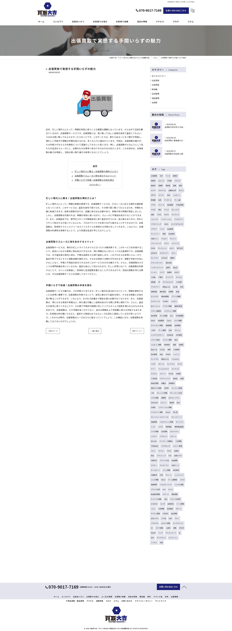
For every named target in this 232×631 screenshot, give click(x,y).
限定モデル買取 (156, 388)
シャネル (154, 542)
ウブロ (153, 210)
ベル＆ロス (175, 359)
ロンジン (164, 403)
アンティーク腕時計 (166, 441)
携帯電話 (169, 427)
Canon (169, 320)
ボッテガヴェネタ (177, 224)
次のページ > (137, 331)
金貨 (159, 200)
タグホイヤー (164, 253)
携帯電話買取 (179, 427)
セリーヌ (161, 205)
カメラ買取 (178, 320)
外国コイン (154, 239)
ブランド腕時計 (156, 311)
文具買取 (161, 509)
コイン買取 (166, 470)
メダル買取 (154, 398)
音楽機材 (172, 383)
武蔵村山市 (172, 190)
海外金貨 (169, 263)
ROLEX (168, 412)
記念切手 (154, 253)
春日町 (172, 403)
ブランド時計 (155, 340)
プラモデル (154, 523)
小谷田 (153, 277)
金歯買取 (175, 460)
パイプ (162, 272)
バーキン (154, 272)
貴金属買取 (165, 296)
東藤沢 (172, 258)
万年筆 (169, 181)
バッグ (160, 533)
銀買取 (163, 398)
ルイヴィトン (173, 538)
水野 (170, 330)
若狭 (161, 354)
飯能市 (153, 185)
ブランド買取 (176, 296)
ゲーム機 (177, 200)
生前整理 (155, 93)
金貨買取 (178, 325)
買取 (174, 528)
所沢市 (181, 528)
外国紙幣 (154, 475)
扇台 (176, 340)
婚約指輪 (163, 292)
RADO (153, 320)
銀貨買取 (175, 494)
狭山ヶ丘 (154, 349)
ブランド (178, 181)
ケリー (153, 369)
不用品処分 (154, 446)
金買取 (154, 102)
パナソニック (161, 456)
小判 (152, 393)
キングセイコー (178, 523)
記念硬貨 (171, 234)
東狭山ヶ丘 (166, 287)
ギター (174, 253)
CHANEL (165, 301)
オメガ (181, 190)
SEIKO (166, 224)
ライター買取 (167, 340)
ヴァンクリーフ (176, 417)
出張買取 (155, 80)
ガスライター (174, 431)
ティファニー (155, 234)
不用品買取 (179, 205)
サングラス (154, 359)
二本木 (153, 330)
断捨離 (154, 89)
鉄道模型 (170, 509)
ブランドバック (156, 243)
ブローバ (173, 436)
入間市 (168, 528)
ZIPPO (153, 195)
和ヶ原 (175, 412)
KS (152, 528)
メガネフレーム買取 (166, 422)
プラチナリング (156, 224)
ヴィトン (173, 239)
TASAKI (171, 374)
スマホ (160, 427)
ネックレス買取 (177, 388)
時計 (159, 210)
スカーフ (163, 374)
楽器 (180, 185)
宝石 (168, 195)
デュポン (164, 239)
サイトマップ (160, 601)
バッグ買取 (154, 480)
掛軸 (181, 378)
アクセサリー (178, 219)
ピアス (166, 243)
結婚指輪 (154, 292)
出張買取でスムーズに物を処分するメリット (95, 175)
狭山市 (153, 533)
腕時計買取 (178, 306)
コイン (153, 451)
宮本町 (166, 388)
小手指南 (154, 378)
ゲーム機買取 (172, 480)
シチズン (154, 436)
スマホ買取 (154, 431)
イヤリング (175, 243)
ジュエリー (176, 195)
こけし (153, 509)
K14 (164, 489)
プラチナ (154, 229)
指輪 (152, 214)
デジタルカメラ (168, 282)
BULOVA (154, 441)
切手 (161, 176)
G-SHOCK (154, 504)
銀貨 (164, 234)
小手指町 (179, 282)
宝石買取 (154, 354)
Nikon (163, 480)
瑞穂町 (160, 185)
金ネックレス (155, 306)
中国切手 (154, 460)
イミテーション (166, 219)
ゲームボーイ (155, 470)
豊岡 (174, 345)
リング (162, 229)
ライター (161, 195)
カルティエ (162, 190)
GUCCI (166, 214)
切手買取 (179, 335)
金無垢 (176, 451)
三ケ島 (163, 518)
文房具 (153, 407)
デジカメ (154, 374)
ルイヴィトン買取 (170, 311)
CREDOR (164, 258)
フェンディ (154, 219)
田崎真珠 (171, 504)
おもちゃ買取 (165, 523)
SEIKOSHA (154, 403)
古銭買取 (155, 85)
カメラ (153, 190)
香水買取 (174, 513)
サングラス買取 (156, 499)
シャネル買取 (179, 484)
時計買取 (154, 316)
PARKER (165, 513)
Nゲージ (178, 509)
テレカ (166, 210)
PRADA (168, 354)
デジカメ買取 (155, 513)
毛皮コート (175, 465)
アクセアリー (155, 287)
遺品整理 (155, 98)
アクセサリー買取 (157, 412)
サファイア (169, 277)
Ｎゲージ (166, 494)
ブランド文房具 (175, 499)
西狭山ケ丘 (165, 359)
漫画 (174, 185)
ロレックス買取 (162, 393)
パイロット (163, 436)
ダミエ (180, 364)
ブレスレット (162, 248)
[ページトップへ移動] (184, 586)
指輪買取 (154, 422)
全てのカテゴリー (159, 76)
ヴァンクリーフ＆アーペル (159, 417)
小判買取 (178, 441)
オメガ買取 (163, 316)
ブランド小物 (164, 460)
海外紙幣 (176, 470)
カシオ (162, 504)
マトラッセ (175, 369)
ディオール (167, 200)
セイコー (161, 451)
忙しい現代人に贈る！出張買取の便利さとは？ (96, 171)
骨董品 (163, 383)
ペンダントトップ (157, 267)
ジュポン (174, 301)
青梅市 (153, 181)
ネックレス (175, 214)
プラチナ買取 (167, 306)
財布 (152, 538)
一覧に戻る (95, 331)
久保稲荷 (176, 349)
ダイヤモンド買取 (157, 325)
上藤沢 (168, 267)
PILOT (169, 451)
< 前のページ (53, 331)
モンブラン (154, 258)
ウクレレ (178, 330)
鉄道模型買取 (155, 494)
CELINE (162, 349)
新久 (178, 403)
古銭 (161, 542)
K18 (170, 456)
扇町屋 (153, 282)
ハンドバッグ (179, 475)
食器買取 (154, 484)
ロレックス (175, 210)
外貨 (161, 475)
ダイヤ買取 (159, 528)
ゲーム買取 (162, 330)
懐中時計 (167, 345)
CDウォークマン (174, 398)
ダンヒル (179, 277)
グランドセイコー (157, 263)
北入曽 (175, 287)
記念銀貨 (164, 431)
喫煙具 (169, 272)
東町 (169, 349)
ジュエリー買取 (156, 345)
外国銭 (178, 374)
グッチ (168, 176)
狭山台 (175, 267)
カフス (170, 489)
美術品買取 (154, 383)
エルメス (161, 181)
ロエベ (172, 248)
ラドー (177, 518)
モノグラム (171, 364)
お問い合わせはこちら (176, 10)
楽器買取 (169, 325)
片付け (177, 272)
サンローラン (164, 465)
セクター (154, 465)
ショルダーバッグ (166, 484)
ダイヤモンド (161, 538)
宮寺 (181, 287)
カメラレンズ (155, 301)
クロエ (159, 214)
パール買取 (180, 504)
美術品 (175, 378)
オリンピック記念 (176, 393)
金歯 (177, 292)
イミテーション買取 (165, 407)
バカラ (182, 480)
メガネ (153, 364)
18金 (170, 518)
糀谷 (152, 456)
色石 (165, 499)
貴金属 (168, 185)
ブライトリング (165, 378)
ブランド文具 (155, 489)
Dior (171, 316)
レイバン (176, 354)
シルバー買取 (177, 446)
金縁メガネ (178, 456)
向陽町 (181, 345)
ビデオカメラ (165, 446)
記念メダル (154, 518)
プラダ (153, 205)
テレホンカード (171, 533)
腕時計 (175, 176)
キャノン (169, 475)
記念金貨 (170, 335)
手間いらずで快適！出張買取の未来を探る (94, 180)
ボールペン (179, 422)
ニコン (153, 427)
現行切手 (180, 248)
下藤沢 (160, 277)
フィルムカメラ (163, 369)
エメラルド (154, 296)
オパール (161, 364)
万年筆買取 (179, 316)
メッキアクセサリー (157, 335)
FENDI (153, 248)
